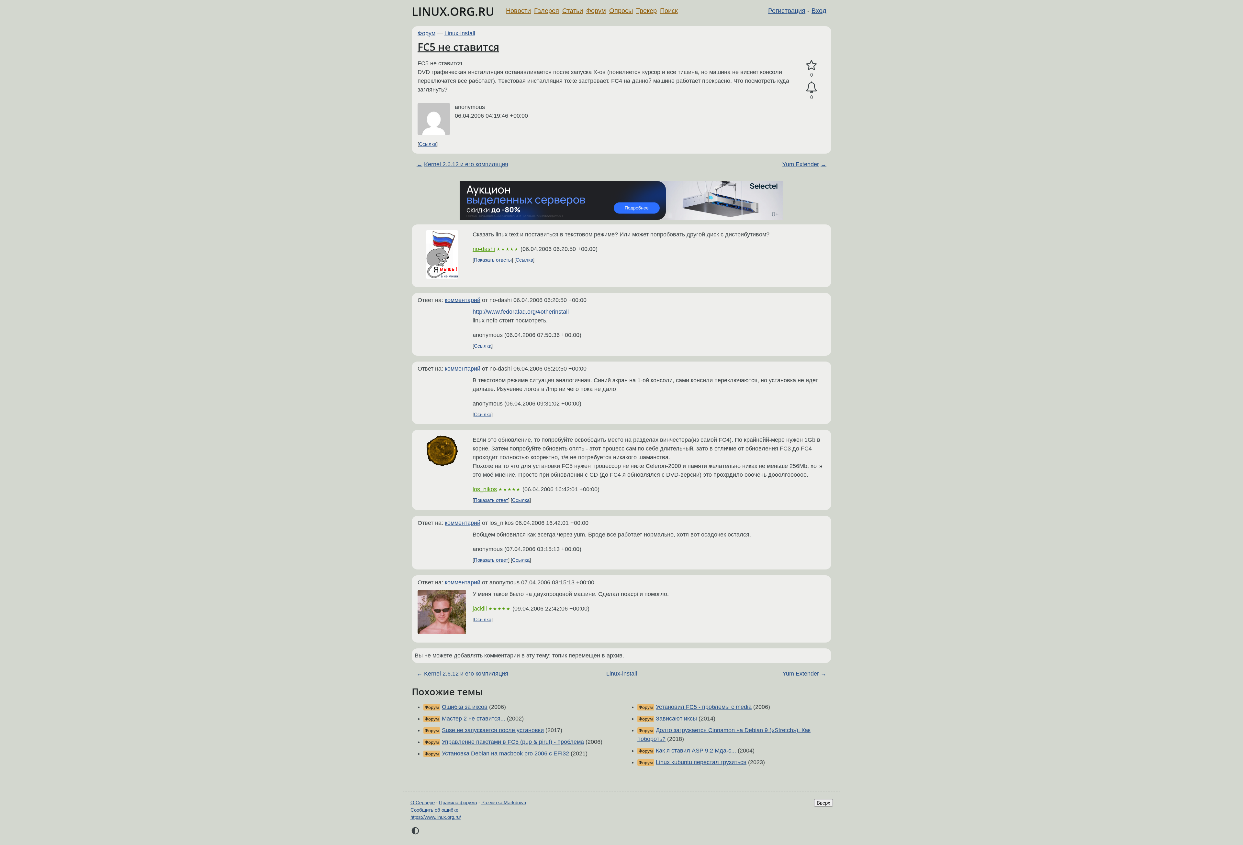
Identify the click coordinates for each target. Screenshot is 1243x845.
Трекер (646, 10)
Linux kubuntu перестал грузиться (701, 762)
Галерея (546, 10)
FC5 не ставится (458, 47)
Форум (596, 10)
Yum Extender (800, 164)
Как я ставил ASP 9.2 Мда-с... (696, 750)
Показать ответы (493, 260)
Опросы (621, 10)
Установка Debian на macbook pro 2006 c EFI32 (505, 753)
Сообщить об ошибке (434, 810)
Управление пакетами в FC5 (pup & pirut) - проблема (513, 742)
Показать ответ (491, 500)
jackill (480, 608)
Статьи (572, 10)
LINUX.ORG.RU (453, 11)
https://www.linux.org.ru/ (435, 817)
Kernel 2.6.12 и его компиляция (466, 164)
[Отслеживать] (811, 87)
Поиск (669, 10)
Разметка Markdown (503, 802)
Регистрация (786, 10)
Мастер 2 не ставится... (473, 718)
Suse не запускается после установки (493, 730)
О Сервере (422, 802)
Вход (819, 10)
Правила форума (458, 802)
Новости (518, 10)
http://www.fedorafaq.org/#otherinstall (521, 312)
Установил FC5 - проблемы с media (704, 707)
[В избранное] (811, 65)
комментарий (462, 300)
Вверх (823, 803)
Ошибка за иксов (464, 707)
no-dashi (484, 249)
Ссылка (427, 144)
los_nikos (485, 489)
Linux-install (459, 33)
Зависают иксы (676, 718)
